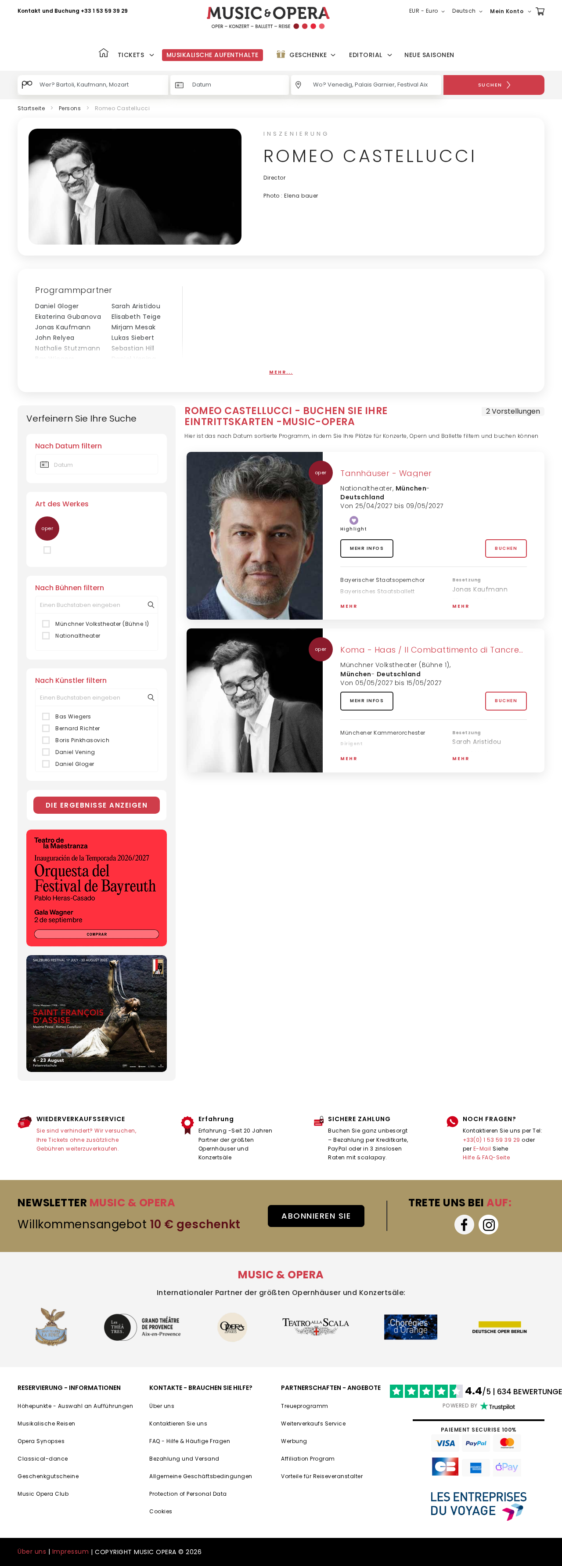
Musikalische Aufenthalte (212, 55)
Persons (70, 108)
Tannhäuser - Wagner (386, 473)
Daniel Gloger (57, 306)
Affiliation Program (308, 1458)
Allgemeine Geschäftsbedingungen (200, 1476)
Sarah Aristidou (136, 306)
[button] (428, 11)
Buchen (506, 548)
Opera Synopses (41, 1441)
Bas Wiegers (55, 358)
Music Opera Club (43, 1493)
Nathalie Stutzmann (67, 348)
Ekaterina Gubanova (68, 316)
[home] (268, 18)
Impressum (70, 1551)
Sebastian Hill (133, 348)
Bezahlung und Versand (184, 1458)
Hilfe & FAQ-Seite (486, 1157)
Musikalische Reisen (47, 1423)
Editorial (365, 55)
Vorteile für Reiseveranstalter (322, 1476)
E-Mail (482, 1148)
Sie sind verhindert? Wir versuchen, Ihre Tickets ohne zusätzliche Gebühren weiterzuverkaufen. (86, 1139)
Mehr (348, 606)
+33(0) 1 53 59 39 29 (491, 1140)
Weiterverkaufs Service (313, 1423)
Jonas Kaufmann (62, 327)
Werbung (294, 1441)
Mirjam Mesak (134, 327)
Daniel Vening (134, 358)
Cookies (161, 1511)
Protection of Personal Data (188, 1493)
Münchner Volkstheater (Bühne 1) (102, 624)
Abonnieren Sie (316, 1215)
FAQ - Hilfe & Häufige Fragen (189, 1441)
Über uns (161, 1406)
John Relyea (55, 337)
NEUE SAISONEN (429, 55)
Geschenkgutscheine (48, 1476)
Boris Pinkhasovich (64, 369)
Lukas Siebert (133, 337)
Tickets (131, 55)
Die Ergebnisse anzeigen (97, 805)
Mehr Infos (367, 548)
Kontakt (29, 10)
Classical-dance (43, 1458)
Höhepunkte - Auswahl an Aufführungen (75, 1406)
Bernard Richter (77, 728)
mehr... (281, 372)
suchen (490, 84)
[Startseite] (103, 53)
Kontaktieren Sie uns (178, 1423)
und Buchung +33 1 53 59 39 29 (85, 10)
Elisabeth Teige (136, 316)
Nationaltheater (78, 635)
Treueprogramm (304, 1406)
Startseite (31, 108)
